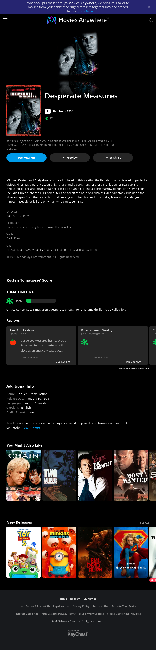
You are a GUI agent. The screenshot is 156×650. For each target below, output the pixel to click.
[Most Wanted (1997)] (131, 475)
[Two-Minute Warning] (59, 475)
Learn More (32, 427)
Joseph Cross (65, 250)
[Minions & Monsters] (59, 552)
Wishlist (115, 157)
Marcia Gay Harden (87, 250)
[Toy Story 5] (23, 552)
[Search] (151, 20)
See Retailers (27, 157)
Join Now (86, 11)
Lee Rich (72, 227)
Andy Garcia (34, 250)
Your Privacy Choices (91, 613)
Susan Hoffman (56, 227)
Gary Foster (37, 227)
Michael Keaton (16, 250)
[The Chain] (23, 475)
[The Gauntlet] (95, 475)
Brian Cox (50, 250)
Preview (72, 157)
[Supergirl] (131, 552)
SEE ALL (145, 522)
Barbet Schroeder (17, 216)
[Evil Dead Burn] (95, 552)
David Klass (13, 238)
